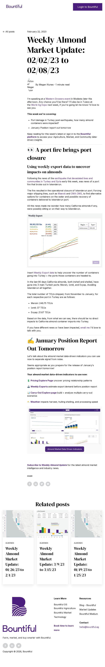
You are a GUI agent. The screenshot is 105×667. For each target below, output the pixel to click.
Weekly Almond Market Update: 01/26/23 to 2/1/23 (14, 562)
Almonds (9, 543)
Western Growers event (58, 98)
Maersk (62, 193)
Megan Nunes (46, 84)
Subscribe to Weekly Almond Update (47, 465)
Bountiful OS (60, 604)
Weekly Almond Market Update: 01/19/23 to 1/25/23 (83, 562)
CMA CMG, (77, 193)
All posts (9, 31)
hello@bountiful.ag (89, 627)
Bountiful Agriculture (65, 608)
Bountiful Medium (88, 614)
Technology (60, 617)
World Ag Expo (39, 105)
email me (85, 327)
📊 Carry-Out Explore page (42, 392)
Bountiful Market (62, 612)
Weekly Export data (44, 272)
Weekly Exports (39, 386)
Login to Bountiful (88, 6)
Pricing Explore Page (42, 380)
